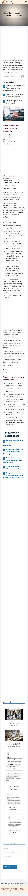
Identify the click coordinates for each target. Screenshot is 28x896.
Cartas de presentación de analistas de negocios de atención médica (13, 460)
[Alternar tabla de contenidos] (22, 76)
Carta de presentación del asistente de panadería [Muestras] (13, 451)
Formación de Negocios (11, 888)
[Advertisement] (14, 45)
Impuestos (22, 889)
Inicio (2, 888)
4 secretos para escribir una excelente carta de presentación (13, 443)
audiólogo (20, 195)
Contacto (17, 891)
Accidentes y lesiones (7, 891)
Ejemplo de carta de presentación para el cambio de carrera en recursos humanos (13, 475)
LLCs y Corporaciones (12, 889)
